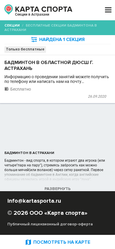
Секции (12, 25)
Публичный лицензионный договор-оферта (50, 224)
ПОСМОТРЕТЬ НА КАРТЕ (57, 242)
